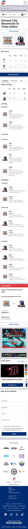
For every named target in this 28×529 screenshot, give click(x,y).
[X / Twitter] (17, 514)
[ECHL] (3, 2)
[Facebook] (5, 514)
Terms (4, 508)
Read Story (13, 385)
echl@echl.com (12, 498)
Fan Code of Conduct (17, 504)
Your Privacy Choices (13, 508)
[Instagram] (11, 514)
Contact (8, 504)
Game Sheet (15, 31)
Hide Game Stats (13, 74)
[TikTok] (22, 514)
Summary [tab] (5, 81)
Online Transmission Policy (10, 506)
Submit (14, 434)
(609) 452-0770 (12, 496)
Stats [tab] (21, 81)
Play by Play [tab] (13, 81)
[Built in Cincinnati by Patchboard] (14, 522)
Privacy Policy (22, 506)
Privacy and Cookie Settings (14, 510)
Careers (23, 508)
